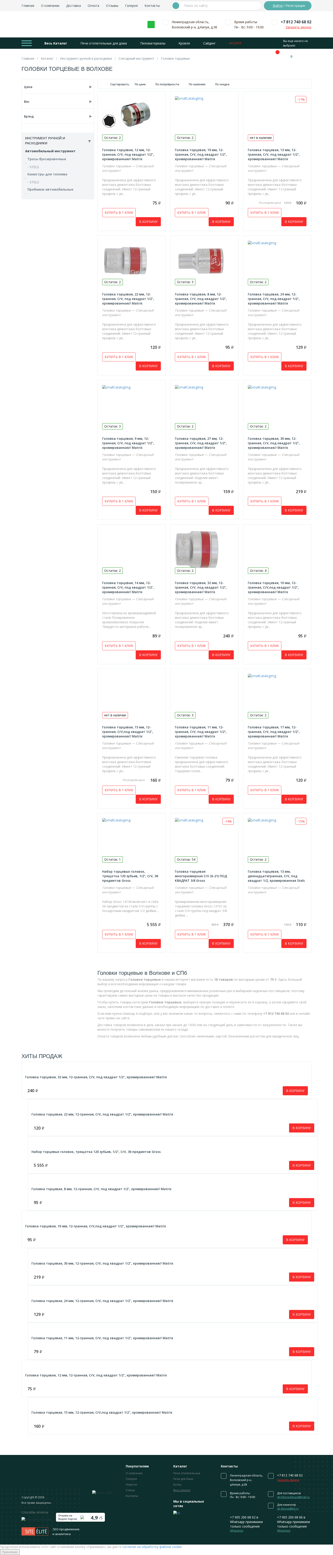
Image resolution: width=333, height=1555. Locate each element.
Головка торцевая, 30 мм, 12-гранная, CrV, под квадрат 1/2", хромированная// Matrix (274, 443)
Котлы (177, 1484)
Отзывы (112, 5)
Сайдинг (209, 43)
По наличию (197, 84)
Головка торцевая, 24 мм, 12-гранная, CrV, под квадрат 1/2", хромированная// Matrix (274, 298)
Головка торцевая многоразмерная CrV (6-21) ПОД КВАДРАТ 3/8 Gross (201, 876)
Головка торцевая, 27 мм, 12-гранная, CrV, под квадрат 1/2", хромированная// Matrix (201, 443)
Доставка (73, 5)
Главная (28, 5)
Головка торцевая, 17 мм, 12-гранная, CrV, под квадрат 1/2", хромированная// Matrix (274, 731)
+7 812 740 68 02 (296, 22)
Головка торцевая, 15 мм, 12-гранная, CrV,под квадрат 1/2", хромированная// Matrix (127, 731)
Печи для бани (183, 1479)
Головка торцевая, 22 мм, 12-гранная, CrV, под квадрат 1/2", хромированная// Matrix (128, 298)
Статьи (130, 1490)
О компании (50, 5)
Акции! (235, 43)
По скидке (222, 84)
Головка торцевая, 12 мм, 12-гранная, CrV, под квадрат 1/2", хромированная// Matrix (128, 154)
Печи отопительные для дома (103, 43)
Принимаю (10, 1552)
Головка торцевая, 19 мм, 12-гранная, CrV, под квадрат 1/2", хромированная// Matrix (201, 154)
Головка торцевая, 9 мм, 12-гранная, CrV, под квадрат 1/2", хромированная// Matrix (128, 443)
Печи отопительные (186, 1473)
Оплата (93, 5)
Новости (131, 1484)
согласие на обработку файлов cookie (152, 1547)
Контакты (152, 5)
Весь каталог (182, 1490)
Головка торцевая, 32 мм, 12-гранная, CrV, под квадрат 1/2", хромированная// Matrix (201, 587)
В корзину (148, 221)
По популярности (167, 84)
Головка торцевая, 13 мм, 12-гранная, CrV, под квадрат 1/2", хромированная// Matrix (274, 154)
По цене (140, 84)
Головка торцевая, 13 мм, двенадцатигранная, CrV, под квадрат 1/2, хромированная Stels (276, 876)
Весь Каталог (55, 43)
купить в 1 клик (119, 212)
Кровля (184, 43)
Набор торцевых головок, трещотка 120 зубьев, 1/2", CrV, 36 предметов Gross (130, 876)
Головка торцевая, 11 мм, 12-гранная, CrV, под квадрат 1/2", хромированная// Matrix (201, 731)
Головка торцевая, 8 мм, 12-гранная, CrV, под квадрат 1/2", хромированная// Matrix (201, 298)
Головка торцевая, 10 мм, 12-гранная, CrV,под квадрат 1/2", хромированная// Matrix (273, 587)
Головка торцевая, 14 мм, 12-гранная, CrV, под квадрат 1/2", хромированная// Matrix (128, 587)
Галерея (131, 5)
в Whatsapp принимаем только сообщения (246, 1524)
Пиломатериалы (152, 43)
